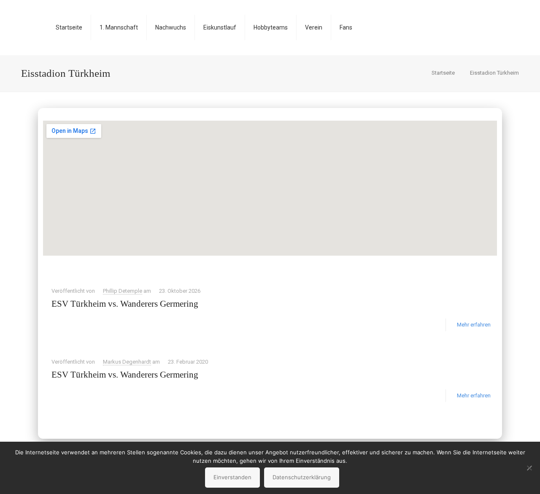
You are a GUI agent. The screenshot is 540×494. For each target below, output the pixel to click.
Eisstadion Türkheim (494, 73)
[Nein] (529, 468)
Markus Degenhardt (127, 362)
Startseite (443, 73)
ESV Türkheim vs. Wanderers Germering (124, 304)
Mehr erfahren (474, 324)
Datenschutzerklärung (302, 477)
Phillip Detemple (122, 291)
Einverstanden (232, 477)
